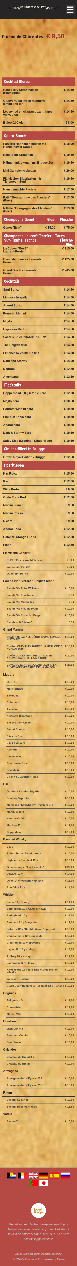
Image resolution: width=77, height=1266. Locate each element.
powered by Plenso (54, 1259)
